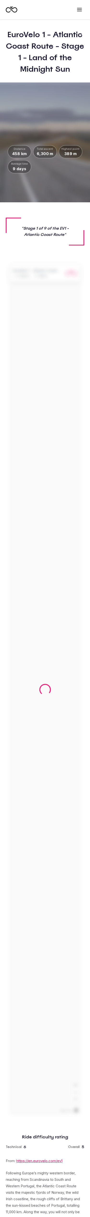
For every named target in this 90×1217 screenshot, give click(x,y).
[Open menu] (79, 9)
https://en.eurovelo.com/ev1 (39, 1161)
